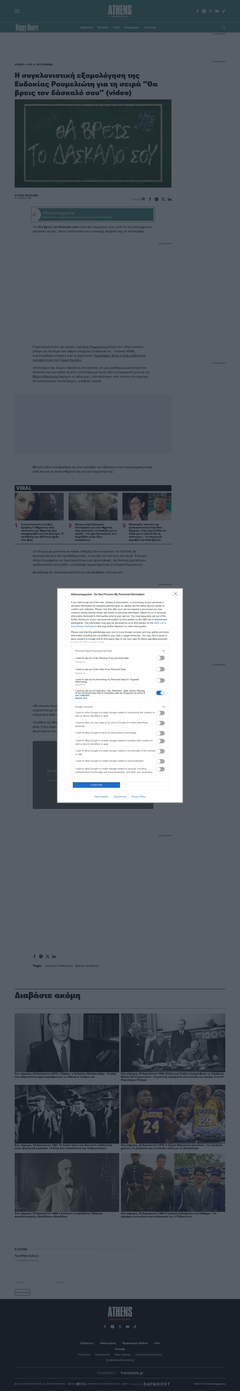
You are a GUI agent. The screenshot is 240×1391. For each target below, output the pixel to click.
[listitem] (120, 650)
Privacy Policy (138, 796)
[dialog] (120, 695)
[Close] (176, 594)
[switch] (160, 658)
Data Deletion (102, 796)
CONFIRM (96, 785)
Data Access (120, 796)
